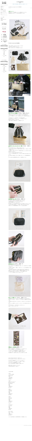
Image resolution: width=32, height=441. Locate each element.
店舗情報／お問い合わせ (4, 19)
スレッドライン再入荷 (4, 50)
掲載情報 (4, 18)
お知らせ (4, 69)
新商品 (4, 68)
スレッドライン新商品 (4, 55)
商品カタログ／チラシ (4, 12)
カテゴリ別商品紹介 (4, 11)
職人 (4, 56)
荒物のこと (4, 8)
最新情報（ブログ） (4, 9)
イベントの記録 (4, 17)
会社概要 (4, 20)
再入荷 (4, 54)
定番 (4, 52)
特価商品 (4, 65)
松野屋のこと (4, 6)
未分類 (4, 51)
